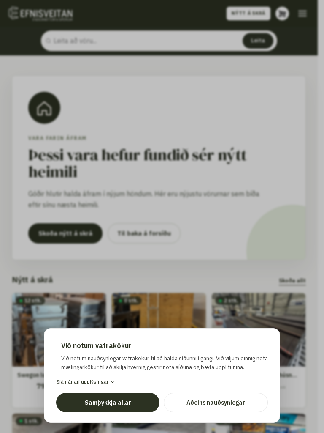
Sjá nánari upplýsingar (82, 381)
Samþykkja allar (108, 402)
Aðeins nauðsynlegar (215, 402)
